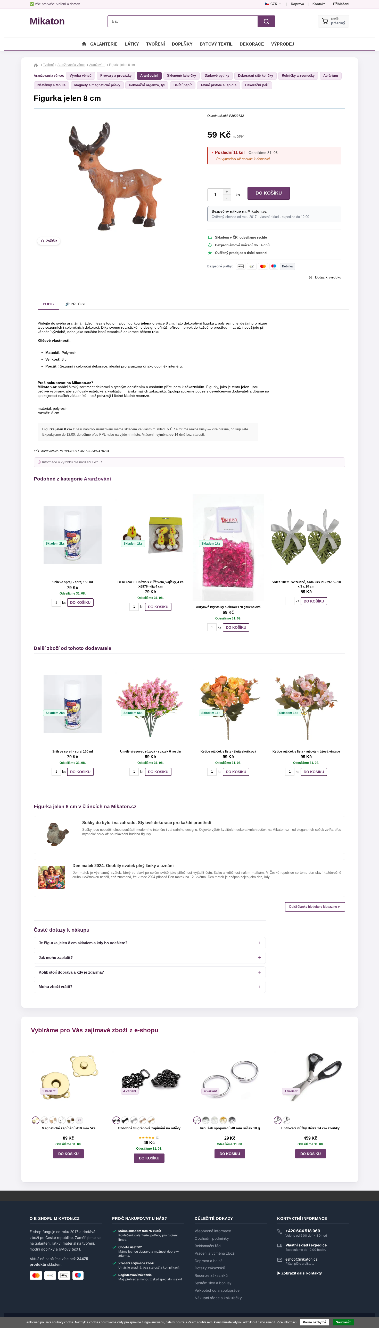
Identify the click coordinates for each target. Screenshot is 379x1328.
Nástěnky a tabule (51, 85)
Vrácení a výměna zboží (215, 1253)
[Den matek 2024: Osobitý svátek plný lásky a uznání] (51, 868)
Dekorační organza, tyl (147, 85)
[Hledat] (266, 21)
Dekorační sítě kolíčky (255, 75)
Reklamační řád (208, 1246)
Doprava (297, 4)
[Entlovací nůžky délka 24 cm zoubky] (310, 1078)
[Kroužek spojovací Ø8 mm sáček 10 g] (230, 1078)
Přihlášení (341, 4)
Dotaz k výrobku (328, 277)
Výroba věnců (81, 75)
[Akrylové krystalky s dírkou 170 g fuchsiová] (228, 547)
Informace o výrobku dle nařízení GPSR (72, 462)
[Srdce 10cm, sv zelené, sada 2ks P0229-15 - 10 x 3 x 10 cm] (306, 535)
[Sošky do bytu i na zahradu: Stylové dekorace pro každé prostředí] (56, 825)
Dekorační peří (256, 85)
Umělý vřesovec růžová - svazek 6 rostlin (150, 751)
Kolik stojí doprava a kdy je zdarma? (71, 972)
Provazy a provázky (115, 75)
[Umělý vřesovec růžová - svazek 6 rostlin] (150, 704)
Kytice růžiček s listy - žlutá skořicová (228, 751)
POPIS (48, 304)
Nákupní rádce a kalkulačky (218, 1298)
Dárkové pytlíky (217, 75)
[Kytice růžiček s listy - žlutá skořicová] (228, 704)
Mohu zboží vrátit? (55, 986)
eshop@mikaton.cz (301, 1259)
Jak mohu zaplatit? (56, 957)
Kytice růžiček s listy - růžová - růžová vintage (306, 751)
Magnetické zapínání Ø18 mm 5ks (68, 1128)
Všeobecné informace (213, 1231)
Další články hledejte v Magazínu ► (315, 906)
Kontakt (318, 4)
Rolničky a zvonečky (298, 75)
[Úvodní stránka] (84, 44)
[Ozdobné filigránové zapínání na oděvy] (149, 1078)
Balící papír (183, 85)
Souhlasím (343, 1322)
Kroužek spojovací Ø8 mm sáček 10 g (230, 1128)
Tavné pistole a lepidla (218, 85)
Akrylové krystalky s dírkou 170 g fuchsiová (228, 607)
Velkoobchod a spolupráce (217, 1290)
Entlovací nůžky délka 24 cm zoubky (310, 1128)
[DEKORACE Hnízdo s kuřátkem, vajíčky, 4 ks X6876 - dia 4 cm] (150, 535)
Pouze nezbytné (314, 1322)
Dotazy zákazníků (210, 1268)
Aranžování (149, 75)
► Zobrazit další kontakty (299, 1273)
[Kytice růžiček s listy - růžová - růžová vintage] (306, 704)
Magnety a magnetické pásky (97, 85)
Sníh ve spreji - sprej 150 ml (72, 582)
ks (236, 195)
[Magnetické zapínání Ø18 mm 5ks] (68, 1078)
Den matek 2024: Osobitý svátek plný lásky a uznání (123, 865)
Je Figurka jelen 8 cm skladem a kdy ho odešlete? (83, 943)
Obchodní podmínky (212, 1238)
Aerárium (330, 75)
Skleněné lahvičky (181, 75)
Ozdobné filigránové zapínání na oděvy (149, 1128)
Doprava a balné (209, 1261)
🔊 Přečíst (75, 304)
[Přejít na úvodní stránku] (36, 65)
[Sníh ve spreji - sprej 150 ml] (73, 535)
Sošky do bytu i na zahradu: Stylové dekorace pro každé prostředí (146, 822)
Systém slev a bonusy (213, 1283)
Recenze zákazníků (211, 1275)
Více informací (286, 1322)
